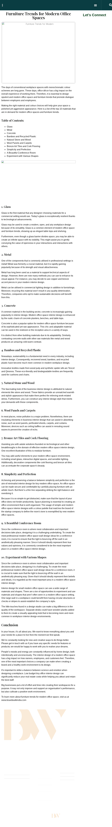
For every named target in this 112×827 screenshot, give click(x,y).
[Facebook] (6, 753)
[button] (95, 5)
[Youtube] (17, 753)
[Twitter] (11, 753)
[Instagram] (22, 753)
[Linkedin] (28, 753)
